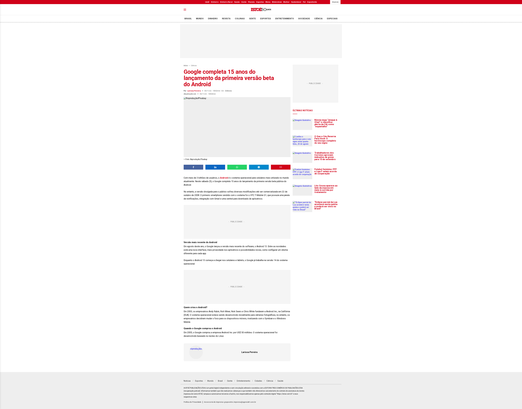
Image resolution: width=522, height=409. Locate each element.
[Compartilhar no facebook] (193, 167)
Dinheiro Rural (226, 2)
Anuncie (335, 2)
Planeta (251, 2)
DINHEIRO (213, 18)
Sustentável (296, 2)
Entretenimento (284, 18)
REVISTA (226, 18)
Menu (267, 2)
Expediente (312, 2)
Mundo (200, 18)
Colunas (240, 18)
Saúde (237, 2)
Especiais (332, 18)
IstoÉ (207, 2)
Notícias (187, 381)
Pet (304, 2)
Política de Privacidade (192, 402)
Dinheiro (214, 2)
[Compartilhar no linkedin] (215, 167)
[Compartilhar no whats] (237, 167)
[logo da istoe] (261, 10)
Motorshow (277, 2)
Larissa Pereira (194, 91)
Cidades (258, 381)
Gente (243, 2)
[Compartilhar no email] (280, 167)
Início (186, 66)
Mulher (286, 2)
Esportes (260, 2)
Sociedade (304, 18)
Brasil (188, 18)
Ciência (318, 18)
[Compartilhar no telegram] (259, 167)
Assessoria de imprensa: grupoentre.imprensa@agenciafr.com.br (230, 402)
